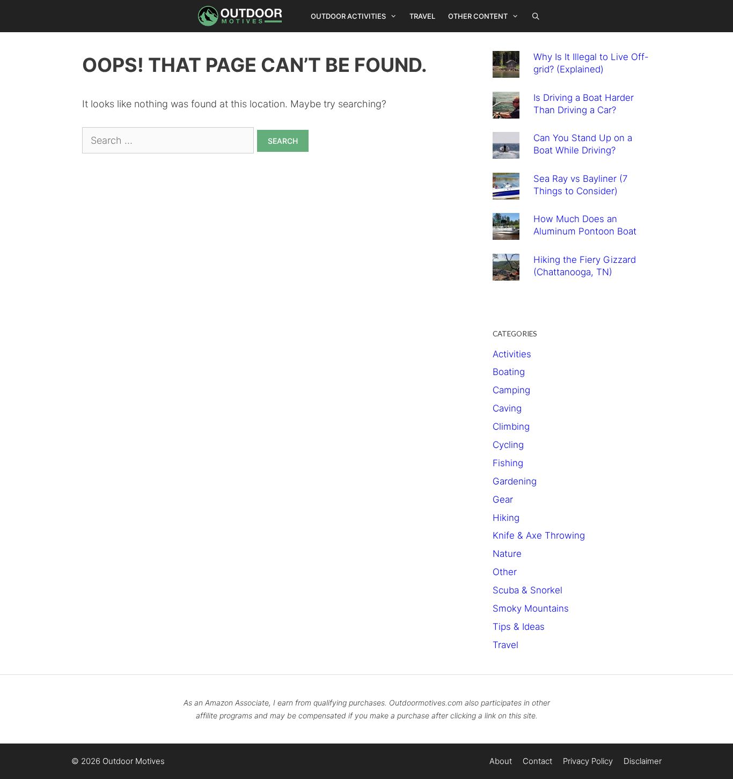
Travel (422, 16)
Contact (537, 761)
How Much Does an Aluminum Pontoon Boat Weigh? (584, 231)
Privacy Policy (588, 761)
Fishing (508, 463)
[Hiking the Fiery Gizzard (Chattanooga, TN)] (506, 272)
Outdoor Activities (348, 16)
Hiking (506, 517)
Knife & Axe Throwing (539, 535)
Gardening (515, 481)
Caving (507, 408)
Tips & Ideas (519, 626)
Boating (509, 371)
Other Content (478, 16)
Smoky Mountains (531, 608)
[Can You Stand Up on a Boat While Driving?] (506, 150)
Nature (507, 553)
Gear (503, 499)
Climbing (511, 426)
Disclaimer (643, 761)
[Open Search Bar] (536, 16)
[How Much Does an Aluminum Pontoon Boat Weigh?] (506, 231)
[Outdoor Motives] (242, 16)
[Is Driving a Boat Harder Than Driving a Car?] (506, 110)
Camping (511, 390)
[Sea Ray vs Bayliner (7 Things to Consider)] (506, 191)
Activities (512, 354)
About (500, 761)
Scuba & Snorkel (527, 590)
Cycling (508, 444)
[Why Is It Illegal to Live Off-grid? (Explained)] (506, 69)
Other (505, 572)
